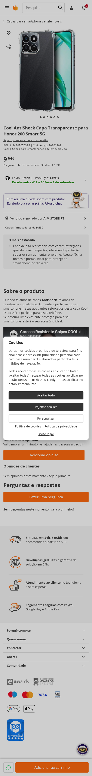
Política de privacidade (61, 426)
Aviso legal (46, 434)
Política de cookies (28, 426)
